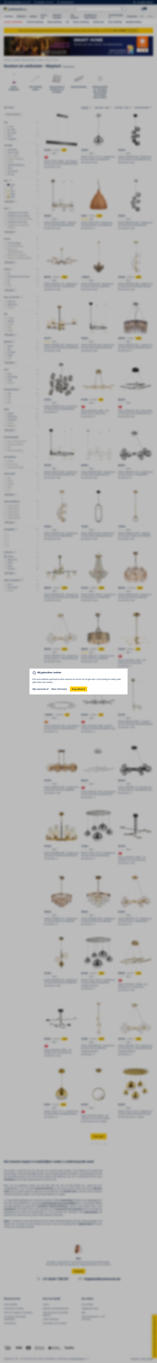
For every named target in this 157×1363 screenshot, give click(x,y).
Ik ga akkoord (78, 689)
